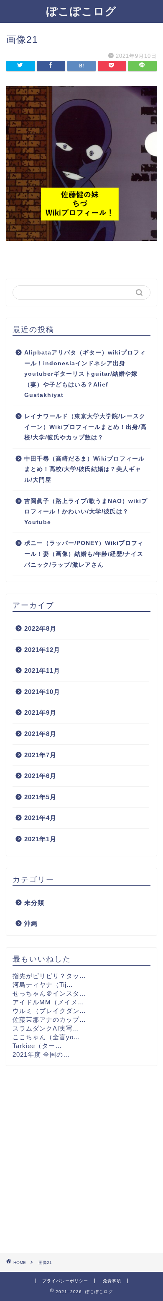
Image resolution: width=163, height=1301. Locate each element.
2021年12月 (42, 649)
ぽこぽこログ (81, 10)
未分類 (34, 902)
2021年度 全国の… (41, 1054)
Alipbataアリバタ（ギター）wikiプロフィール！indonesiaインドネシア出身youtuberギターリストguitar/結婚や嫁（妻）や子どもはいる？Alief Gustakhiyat (85, 373)
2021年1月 (40, 839)
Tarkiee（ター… (37, 1045)
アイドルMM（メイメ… (48, 1002)
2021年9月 (40, 712)
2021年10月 (42, 691)
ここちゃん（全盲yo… (46, 1037)
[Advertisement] (81, 1159)
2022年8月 (40, 628)
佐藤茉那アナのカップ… (49, 1019)
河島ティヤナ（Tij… (43, 984)
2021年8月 (40, 733)
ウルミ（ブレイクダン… (49, 1010)
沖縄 (31, 923)
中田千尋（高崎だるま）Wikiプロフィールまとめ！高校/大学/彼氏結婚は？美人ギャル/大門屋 (84, 469)
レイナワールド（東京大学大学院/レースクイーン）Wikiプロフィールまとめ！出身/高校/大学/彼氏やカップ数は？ (85, 427)
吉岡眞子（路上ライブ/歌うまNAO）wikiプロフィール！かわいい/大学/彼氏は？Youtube (86, 511)
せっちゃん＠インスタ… (49, 993)
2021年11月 (42, 670)
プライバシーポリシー (65, 1281)
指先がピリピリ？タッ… (49, 975)
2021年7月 (40, 754)
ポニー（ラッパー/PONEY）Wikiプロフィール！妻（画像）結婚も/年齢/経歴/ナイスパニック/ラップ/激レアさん (84, 553)
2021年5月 (40, 796)
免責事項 (112, 1281)
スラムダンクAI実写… (46, 1028)
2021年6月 (40, 775)
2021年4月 (40, 817)
